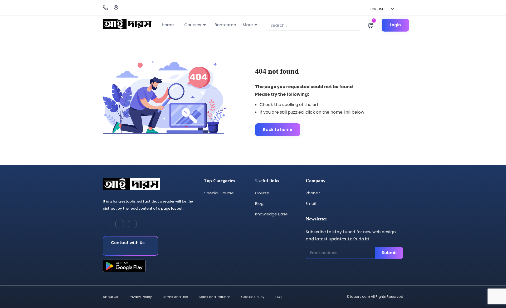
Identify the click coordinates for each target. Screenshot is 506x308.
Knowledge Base (271, 214)
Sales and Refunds (215, 296)
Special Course (219, 193)
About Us (110, 296)
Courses (192, 25)
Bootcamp (225, 25)
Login (395, 25)
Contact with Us (128, 242)
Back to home (277, 129)
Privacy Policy (140, 296)
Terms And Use (175, 296)
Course (262, 193)
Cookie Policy (252, 296)
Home (168, 25)
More (248, 25)
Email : (312, 203)
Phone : (313, 193)
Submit (389, 252)
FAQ (278, 296)
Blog (259, 203)
